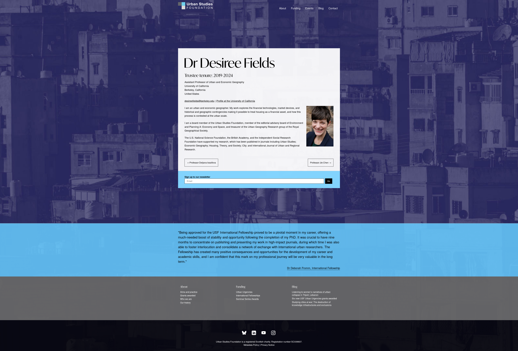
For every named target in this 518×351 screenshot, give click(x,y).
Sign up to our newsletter (197, 176)
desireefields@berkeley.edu (199, 101)
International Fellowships (248, 295)
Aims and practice (188, 291)
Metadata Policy (251, 344)
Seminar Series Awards (247, 298)
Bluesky (244, 333)
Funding (295, 8)
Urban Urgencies (244, 291)
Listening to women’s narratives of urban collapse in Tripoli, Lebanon (311, 293)
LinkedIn (254, 333)
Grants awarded (187, 295)
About (282, 8)
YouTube (263, 333)
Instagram (273, 333)
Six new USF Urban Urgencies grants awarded (314, 298)
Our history (185, 302)
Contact (333, 8)
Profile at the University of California (235, 101)
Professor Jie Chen (319, 162)
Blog (321, 8)
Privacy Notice (268, 344)
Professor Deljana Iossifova (203, 162)
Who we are (186, 298)
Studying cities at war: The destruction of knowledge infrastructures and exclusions (311, 303)
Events (309, 8)
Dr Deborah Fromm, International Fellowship (313, 268)
